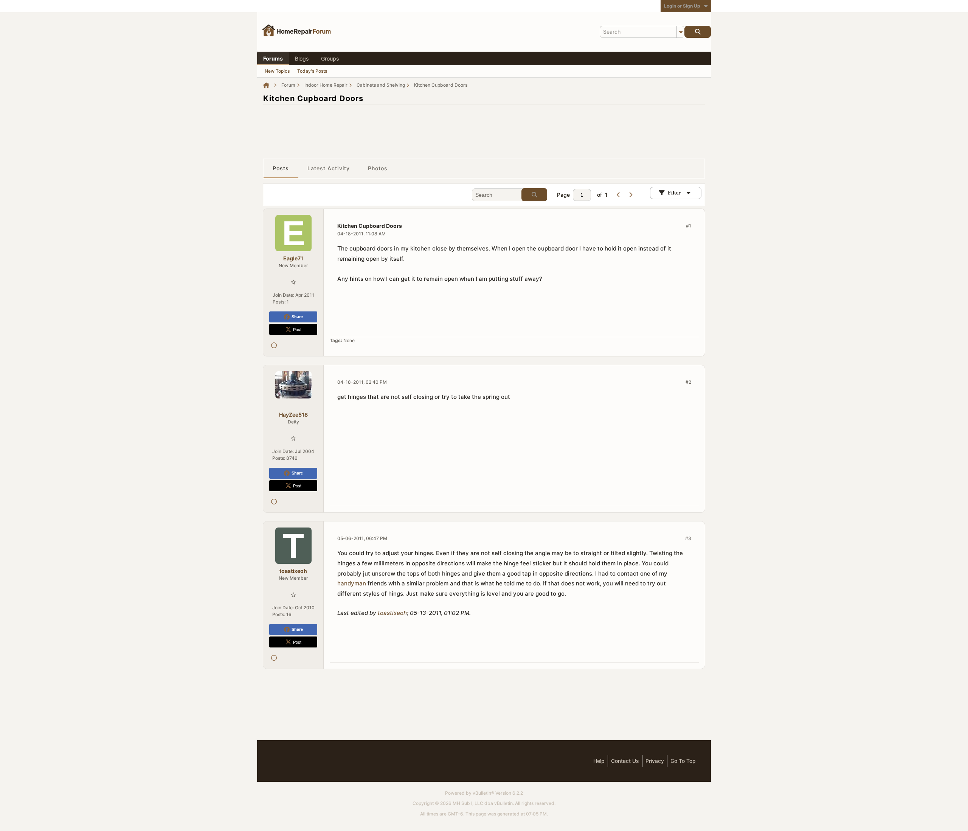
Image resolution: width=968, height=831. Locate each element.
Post (297, 329)
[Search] (697, 32)
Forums (273, 58)
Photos (378, 168)
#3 (688, 538)
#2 (688, 382)
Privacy (654, 761)
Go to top (683, 761)
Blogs (302, 58)
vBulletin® (483, 793)
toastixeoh (392, 612)
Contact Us (625, 761)
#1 (688, 226)
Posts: (279, 302)
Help (599, 761)
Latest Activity (328, 168)
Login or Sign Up (682, 6)
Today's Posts (312, 71)
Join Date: (283, 295)
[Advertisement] (484, 127)
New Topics (277, 71)
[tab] (281, 168)
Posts (281, 168)
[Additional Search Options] (680, 32)
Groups (330, 58)
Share (297, 316)
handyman (351, 583)
